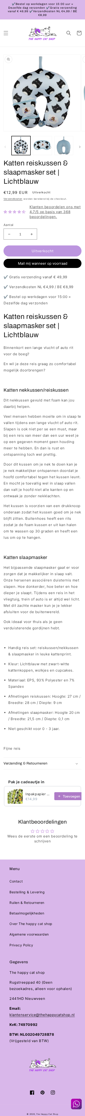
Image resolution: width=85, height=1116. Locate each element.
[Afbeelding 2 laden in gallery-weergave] (42, 145)
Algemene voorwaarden (29, 934)
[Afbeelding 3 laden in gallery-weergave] (63, 145)
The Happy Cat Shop (47, 1114)
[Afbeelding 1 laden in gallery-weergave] (21, 145)
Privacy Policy (21, 945)
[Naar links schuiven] (5, 147)
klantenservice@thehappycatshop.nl (42, 1015)
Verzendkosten (13, 198)
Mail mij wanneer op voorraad (42, 263)
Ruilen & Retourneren (26, 903)
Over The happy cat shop (30, 924)
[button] (6, 33)
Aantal (8, 225)
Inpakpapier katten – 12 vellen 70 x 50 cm (38, 794)
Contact (16, 881)
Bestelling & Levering (27, 892)
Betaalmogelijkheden (26, 913)
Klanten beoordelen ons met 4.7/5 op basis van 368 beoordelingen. (55, 212)
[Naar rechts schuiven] (80, 147)
